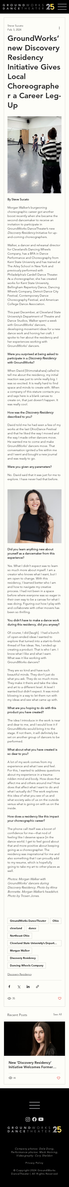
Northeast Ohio (20, 935)
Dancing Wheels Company (26, 965)
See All (57, 1014)
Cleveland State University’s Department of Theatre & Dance (36, 943)
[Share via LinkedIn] (28, 986)
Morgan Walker (20, 950)
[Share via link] (37, 986)
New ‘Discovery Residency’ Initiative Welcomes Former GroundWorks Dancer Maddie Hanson (33, 1064)
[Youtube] (41, 1119)
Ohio (56, 920)
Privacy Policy (34, 1162)
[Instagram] (28, 1119)
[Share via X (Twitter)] (19, 986)
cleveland (16, 928)
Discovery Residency (23, 958)
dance (32, 928)
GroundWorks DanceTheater (28, 920)
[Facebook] (34, 1119)
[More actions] (59, 27)
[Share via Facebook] (9, 986)
